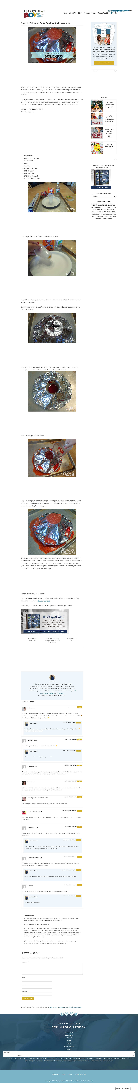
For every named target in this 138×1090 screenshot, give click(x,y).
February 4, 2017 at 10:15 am (68, 870)
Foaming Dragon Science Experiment (122, 10)
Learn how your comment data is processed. (65, 1007)
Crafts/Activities (49, 640)
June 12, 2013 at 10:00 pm (69, 750)
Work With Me (69, 1047)
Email (24, 984)
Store (69, 1044)
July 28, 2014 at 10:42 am (69, 839)
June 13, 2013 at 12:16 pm (71, 765)
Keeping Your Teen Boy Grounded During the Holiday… (109, 133)
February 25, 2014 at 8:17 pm (69, 810)
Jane (29, 782)
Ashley (30, 766)
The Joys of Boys (34, 14)
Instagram (61, 693)
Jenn (29, 708)
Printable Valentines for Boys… (109, 146)
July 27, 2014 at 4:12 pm (71, 826)
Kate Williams (33, 811)
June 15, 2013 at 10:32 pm (70, 797)
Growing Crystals (44, 601)
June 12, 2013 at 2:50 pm (71, 707)
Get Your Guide (104, 63)
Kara (32, 723)
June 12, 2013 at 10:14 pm (69, 722)
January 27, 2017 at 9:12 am (70, 856)
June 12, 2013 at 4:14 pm (71, 739)
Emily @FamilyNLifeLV (36, 798)
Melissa (30, 740)
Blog (69, 1041)
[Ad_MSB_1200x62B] (45, 633)
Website (24, 991)
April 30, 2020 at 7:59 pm (69, 895)
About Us (69, 1038)
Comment (25, 962)
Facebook (51, 693)
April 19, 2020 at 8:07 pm (70, 884)
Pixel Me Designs (87, 1081)
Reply (79, 707)
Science (54, 642)
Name (24, 977)
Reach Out (69, 1033)
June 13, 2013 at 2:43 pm (71, 781)
